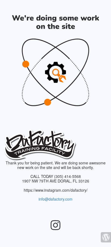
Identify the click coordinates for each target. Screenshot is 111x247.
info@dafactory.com (55, 199)
